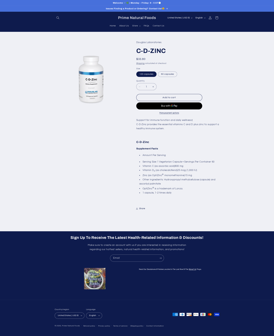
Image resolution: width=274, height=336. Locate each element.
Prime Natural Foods (71, 326)
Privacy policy (104, 326)
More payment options (169, 113)
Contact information (155, 326)
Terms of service (120, 326)
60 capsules (167, 74)
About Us (192, 269)
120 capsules (146, 74)
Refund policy (89, 326)
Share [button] (142, 209)
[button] (58, 18)
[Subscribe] (160, 258)
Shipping (140, 63)
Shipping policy (136, 326)
